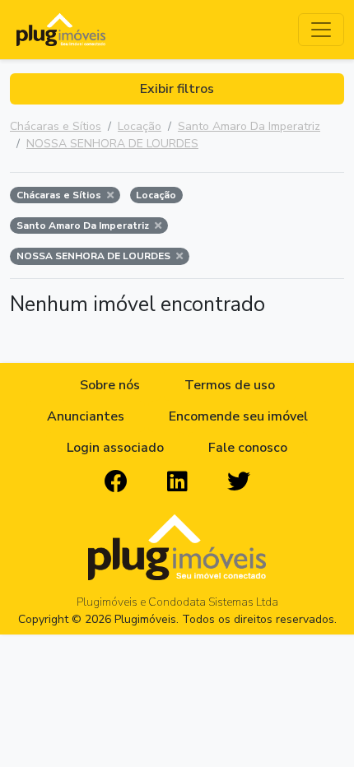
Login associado (115, 448)
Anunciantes (85, 416)
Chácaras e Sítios (55, 126)
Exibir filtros (177, 89)
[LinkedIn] (177, 482)
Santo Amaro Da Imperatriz (249, 126)
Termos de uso (229, 385)
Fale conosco (247, 448)
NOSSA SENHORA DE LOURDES (112, 143)
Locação (139, 126)
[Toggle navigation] (321, 29)
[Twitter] (238, 482)
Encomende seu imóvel (238, 416)
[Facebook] (116, 482)
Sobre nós (110, 385)
